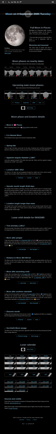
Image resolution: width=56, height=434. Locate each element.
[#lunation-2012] (5, 170)
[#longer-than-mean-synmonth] (5, 203)
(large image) (8, 53)
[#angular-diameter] (5, 158)
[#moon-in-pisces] (5, 125)
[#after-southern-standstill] (5, 292)
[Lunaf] (12, 2)
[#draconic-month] (5, 312)
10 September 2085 (23, 299)
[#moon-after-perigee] (5, 238)
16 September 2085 (45, 243)
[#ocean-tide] (5, 146)
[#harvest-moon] (5, 135)
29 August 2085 (31, 294)
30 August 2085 (26, 274)
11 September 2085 (39, 277)
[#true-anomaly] (5, 226)
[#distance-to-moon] (5, 258)
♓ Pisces (23, 127)
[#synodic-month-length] (5, 186)
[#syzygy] (5, 328)
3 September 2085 (25, 240)
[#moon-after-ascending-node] (5, 272)
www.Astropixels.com (15, 403)
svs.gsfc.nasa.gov (13, 408)
